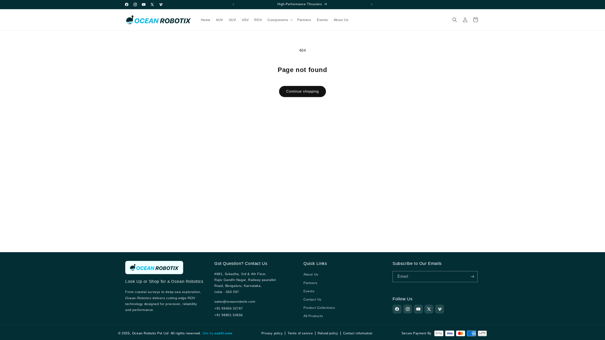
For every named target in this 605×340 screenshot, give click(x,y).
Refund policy (328, 333)
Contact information (357, 333)
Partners (310, 283)
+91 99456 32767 (228, 308)
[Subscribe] (472, 276)
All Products (313, 316)
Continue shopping (302, 91)
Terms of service (300, 333)
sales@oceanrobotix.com (234, 301)
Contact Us (312, 299)
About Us (310, 274)
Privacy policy (272, 333)
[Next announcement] (372, 4)
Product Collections (319, 308)
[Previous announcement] (233, 4)
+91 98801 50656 (228, 315)
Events (309, 291)
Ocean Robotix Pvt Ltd (150, 333)
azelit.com (223, 333)
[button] (279, 20)
